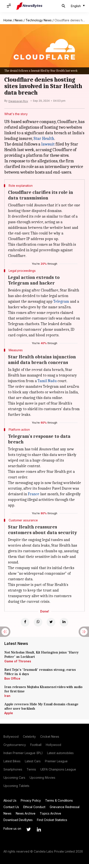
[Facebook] (25, 622)
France (33, 494)
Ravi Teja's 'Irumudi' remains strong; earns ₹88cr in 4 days (40, 672)
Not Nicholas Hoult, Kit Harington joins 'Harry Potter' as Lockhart (41, 654)
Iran (7, 696)
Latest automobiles (60, 753)
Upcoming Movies (42, 777)
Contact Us (11, 807)
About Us (9, 800)
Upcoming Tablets (16, 786)
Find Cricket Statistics (52, 820)
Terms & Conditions (59, 800)
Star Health (43, 138)
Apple (8, 713)
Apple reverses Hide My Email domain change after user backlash (41, 706)
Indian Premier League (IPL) (23, 753)
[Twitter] (51, 622)
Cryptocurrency (14, 745)
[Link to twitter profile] (28, 829)
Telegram (61, 301)
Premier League (56, 761)
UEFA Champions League (58, 769)
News (19, 20)
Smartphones (12, 769)
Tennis (31, 769)
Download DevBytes (18, 820)
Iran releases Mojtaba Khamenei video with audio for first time (43, 689)
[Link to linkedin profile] (39, 829)
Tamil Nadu (47, 381)
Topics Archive (50, 813)
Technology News (38, 20)
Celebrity (29, 736)
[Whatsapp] (38, 622)
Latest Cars (33, 761)
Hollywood (53, 745)
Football (35, 745)
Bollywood (11, 736)
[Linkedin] (64, 622)
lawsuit (48, 144)
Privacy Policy (31, 800)
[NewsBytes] (29, 6)
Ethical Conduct (34, 807)
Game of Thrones (17, 661)
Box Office (12, 678)
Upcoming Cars (14, 777)
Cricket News (49, 736)
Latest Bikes (12, 761)
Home (7, 20)
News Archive (25, 813)
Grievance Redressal (64, 807)
